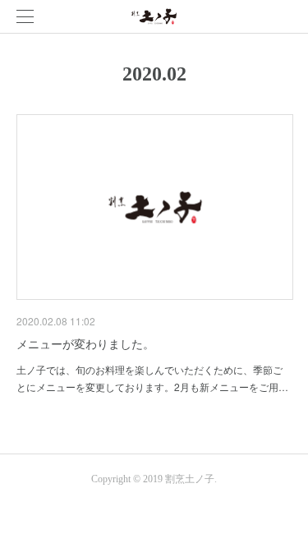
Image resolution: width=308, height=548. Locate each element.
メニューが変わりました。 (85, 343)
